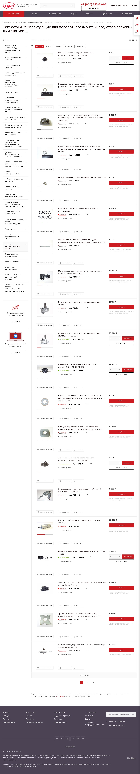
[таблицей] (136, 40)
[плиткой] (130, 40)
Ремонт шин (59, 713)
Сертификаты (9, 722)
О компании (90, 713)
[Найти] (72, 5)
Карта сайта (70, 747)
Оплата (29, 716)
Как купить (31, 713)
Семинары (58, 719)
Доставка (30, 719)
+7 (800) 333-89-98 (93, 4)
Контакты (60, 696)
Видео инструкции (62, 716)
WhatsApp (78, 739)
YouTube (62, 739)
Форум (88, 719)
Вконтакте (57, 739)
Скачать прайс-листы (118, 5)
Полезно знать (60, 722)
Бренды (6, 719)
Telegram (83, 739)
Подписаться (16, 352)
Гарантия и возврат (34, 722)
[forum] (72, 739)
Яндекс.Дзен (67, 739)
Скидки (6, 716)
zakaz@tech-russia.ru (117, 725)
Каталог (6, 713)
